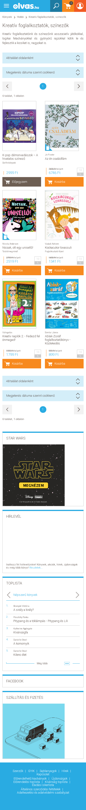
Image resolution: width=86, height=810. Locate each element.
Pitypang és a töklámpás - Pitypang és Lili (40, 621)
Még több (42, 663)
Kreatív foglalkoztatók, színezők (47, 17)
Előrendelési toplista (27, 782)
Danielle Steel (20, 639)
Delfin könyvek (9, 162)
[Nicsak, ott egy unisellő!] (19, 215)
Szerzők (18, 771)
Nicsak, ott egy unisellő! (17, 247)
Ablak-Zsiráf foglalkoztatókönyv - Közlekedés (57, 339)
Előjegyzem (19, 181)
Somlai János (51, 332)
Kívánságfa (20, 632)
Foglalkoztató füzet (54, 251)
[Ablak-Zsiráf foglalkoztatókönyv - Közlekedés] (62, 303)
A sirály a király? (23, 610)
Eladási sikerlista (43, 785)
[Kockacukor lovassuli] (62, 215)
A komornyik (21, 643)
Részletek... (36, 567)
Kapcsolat (43, 774)
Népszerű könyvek (25, 595)
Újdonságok (60, 778)
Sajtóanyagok (48, 771)
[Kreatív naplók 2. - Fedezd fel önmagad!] (19, 303)
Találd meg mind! (10, 251)
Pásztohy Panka (20, 617)
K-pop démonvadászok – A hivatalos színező (20, 156)
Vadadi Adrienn (52, 243)
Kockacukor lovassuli (58, 247)
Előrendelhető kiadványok (30, 778)
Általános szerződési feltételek (41, 789)
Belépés (80, 7)
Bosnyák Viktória (21, 606)
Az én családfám (56, 158)
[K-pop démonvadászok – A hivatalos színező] (19, 126)
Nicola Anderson (10, 243)
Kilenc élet (20, 654)
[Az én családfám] (62, 126)
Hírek (65, 771)
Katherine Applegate (22, 628)
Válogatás (7, 332)
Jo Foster (49, 154)
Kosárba (59, 181)
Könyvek (7, 17)
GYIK (31, 771)
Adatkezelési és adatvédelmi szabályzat (43, 792)
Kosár (67, 8)
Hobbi (20, 17)
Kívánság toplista (56, 782)
